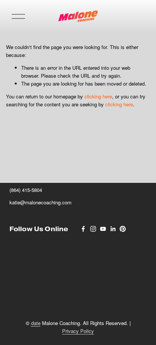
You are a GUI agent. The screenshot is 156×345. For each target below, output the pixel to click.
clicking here (98, 96)
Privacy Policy (78, 330)
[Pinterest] (123, 229)
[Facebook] (83, 229)
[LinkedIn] (113, 229)
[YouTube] (103, 229)
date (36, 323)
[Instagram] (93, 229)
